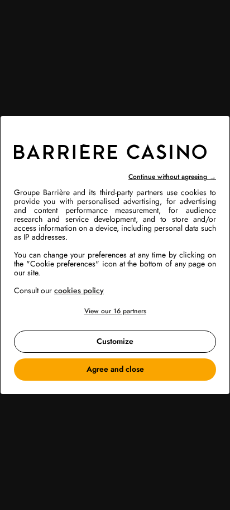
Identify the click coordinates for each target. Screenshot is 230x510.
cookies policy (79, 290)
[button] (115, 311)
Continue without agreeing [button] (172, 177)
